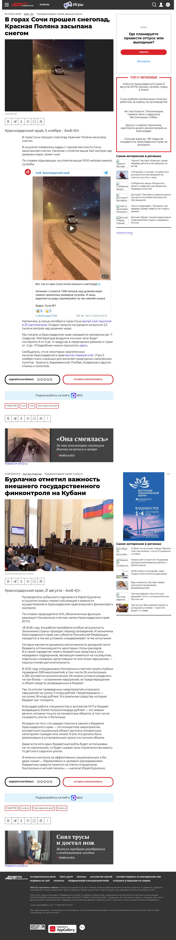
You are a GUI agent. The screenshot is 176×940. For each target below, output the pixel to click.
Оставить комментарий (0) (88, 379)
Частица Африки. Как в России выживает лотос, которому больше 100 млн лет (150, 596)
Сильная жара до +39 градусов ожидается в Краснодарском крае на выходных (143, 141)
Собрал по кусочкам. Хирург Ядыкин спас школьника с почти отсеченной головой (151, 551)
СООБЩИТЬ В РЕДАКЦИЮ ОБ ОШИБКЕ (131, 881)
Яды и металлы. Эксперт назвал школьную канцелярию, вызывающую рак (148, 585)
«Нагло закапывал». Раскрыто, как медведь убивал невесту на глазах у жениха (150, 209)
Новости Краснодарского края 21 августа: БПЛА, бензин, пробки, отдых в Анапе (144, 87)
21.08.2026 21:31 (12, 474)
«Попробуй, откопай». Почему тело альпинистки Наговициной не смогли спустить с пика (150, 175)
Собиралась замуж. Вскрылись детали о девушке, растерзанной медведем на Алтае (148, 186)
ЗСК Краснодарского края (19, 573)
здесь (83, 345)
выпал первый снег (79, 355)
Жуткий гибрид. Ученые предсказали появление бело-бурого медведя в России (151, 220)
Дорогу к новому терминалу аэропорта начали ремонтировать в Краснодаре (144, 128)
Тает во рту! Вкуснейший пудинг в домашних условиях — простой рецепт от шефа (149, 608)
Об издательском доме (43, 877)
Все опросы (143, 61)
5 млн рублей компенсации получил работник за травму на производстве (143, 101)
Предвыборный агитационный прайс (88, 881)
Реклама (81, 877)
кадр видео (11, 113)
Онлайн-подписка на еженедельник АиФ (138, 877)
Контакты (59, 881)
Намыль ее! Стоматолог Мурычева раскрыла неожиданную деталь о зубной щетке (149, 562)
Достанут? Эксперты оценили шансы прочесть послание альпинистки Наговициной (151, 197)
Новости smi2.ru (16, 463)
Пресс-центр (66, 877)
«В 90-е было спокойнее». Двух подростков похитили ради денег (149, 572)
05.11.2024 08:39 (13, 14)
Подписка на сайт (40, 881)
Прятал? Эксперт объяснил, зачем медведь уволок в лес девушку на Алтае (149, 163)
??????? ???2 (124, 233)
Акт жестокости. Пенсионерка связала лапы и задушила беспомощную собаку (143, 114)
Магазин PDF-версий (101, 877)
